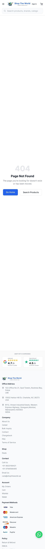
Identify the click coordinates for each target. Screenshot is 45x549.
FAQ (3, 439)
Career (5, 425)
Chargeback (7, 435)
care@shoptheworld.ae (11, 476)
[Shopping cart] (41, 4)
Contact (5, 432)
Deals (4, 453)
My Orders (6, 486)
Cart (4, 490)
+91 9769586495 (9, 469)
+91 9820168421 (9, 466)
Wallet (4, 497)
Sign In (34, 4)
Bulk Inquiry (7, 428)
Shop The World (22, 3)
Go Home (10, 192)
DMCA (4, 546)
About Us (6, 421)
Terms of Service (9, 442)
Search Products (31, 192)
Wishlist (5, 493)
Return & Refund (8, 542)
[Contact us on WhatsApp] (39, 534)
